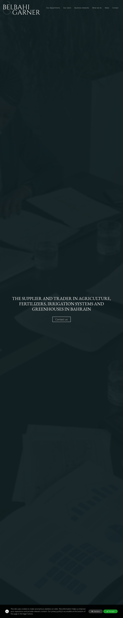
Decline (97, 611)
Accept (111, 611)
